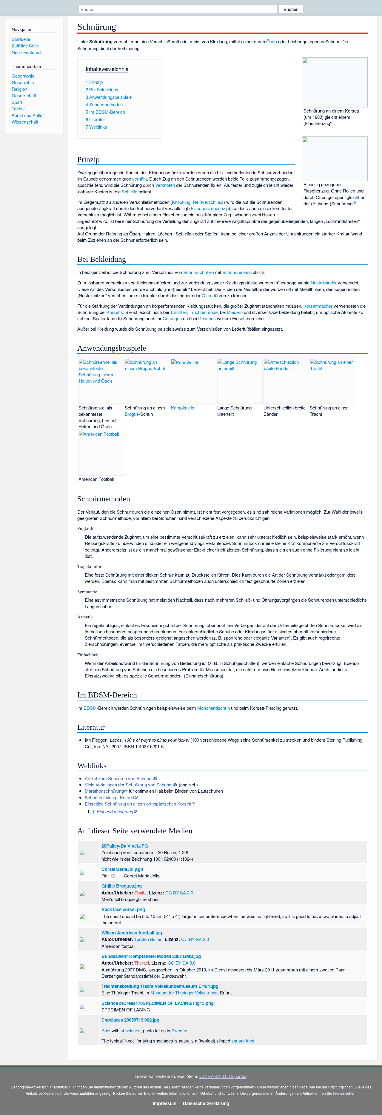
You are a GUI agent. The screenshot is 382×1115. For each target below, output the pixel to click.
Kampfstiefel (183, 407)
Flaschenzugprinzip (210, 208)
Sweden (179, 1030)
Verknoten (165, 185)
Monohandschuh (213, 708)
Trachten (178, 312)
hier (50, 1086)
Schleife (129, 191)
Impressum (165, 1103)
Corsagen (172, 318)
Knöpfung (181, 202)
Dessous (207, 318)
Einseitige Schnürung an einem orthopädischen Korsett (138, 803)
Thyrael (141, 963)
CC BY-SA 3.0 (179, 892)
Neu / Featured (26, 52)
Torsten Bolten (148, 939)
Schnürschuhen (198, 272)
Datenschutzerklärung (206, 1103)
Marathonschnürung (104, 791)
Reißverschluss (208, 202)
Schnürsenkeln (237, 272)
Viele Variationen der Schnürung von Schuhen (129, 784)
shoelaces (131, 1030)
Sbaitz (140, 892)
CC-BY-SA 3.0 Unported (223, 1076)
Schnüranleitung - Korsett (109, 797)
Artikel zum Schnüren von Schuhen (119, 778)
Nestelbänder (324, 282)
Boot (105, 1030)
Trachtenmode (204, 312)
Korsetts (115, 312)
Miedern (235, 312)
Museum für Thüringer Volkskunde (184, 992)
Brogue (132, 414)
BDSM (90, 708)
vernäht (139, 178)
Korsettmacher (318, 306)
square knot (242, 1040)
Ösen (271, 41)
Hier (72, 1086)
